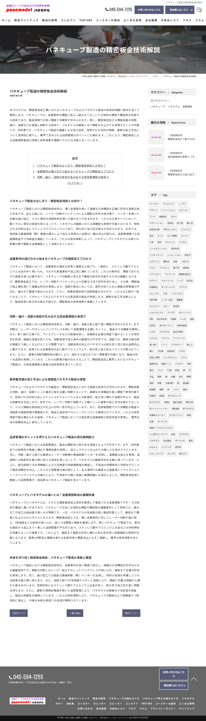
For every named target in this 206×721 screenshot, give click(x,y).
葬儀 (189, 376)
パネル (182, 351)
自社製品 (167, 440)
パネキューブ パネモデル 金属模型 (171, 106)
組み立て (183, 453)
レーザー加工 (167, 299)
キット (161, 235)
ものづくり (154, 261)
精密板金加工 (185, 274)
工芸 (165, 293)
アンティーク (179, 338)
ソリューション (174, 255)
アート (152, 216)
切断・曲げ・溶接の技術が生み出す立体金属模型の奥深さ (73, 177)
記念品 (190, 280)
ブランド (183, 287)
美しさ (190, 344)
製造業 (186, 383)
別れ (181, 376)
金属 (173, 434)
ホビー (166, 306)
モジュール (170, 242)
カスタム (154, 338)
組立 (152, 235)
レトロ (183, 319)
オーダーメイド (168, 287)
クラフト (165, 338)
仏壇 (169, 370)
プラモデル (184, 434)
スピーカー (184, 210)
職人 (152, 351)
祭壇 (177, 370)
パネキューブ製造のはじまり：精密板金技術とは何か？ (71, 165)
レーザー (183, 203)
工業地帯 (169, 383)
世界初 (178, 447)
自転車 (170, 223)
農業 (161, 389)
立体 (152, 242)
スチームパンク (157, 453)
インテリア (166, 447)
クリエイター (169, 203)
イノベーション (168, 210)
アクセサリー (177, 344)
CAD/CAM (153, 299)
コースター (154, 203)
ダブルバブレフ (176, 415)
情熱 (159, 376)
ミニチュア (186, 229)
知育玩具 (175, 248)
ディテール (170, 274)
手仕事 (161, 351)
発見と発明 (154, 357)
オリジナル (180, 440)
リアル (184, 357)
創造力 (188, 255)
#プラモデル (188, 408)
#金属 (161, 395)
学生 (152, 376)
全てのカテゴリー (160, 100)
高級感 (186, 267)
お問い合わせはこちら (149, 9)
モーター (185, 235)
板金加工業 (154, 229)
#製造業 (175, 408)
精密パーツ (166, 363)
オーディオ (162, 421)
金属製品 (154, 287)
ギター (174, 216)
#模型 (166, 402)
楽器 (189, 415)
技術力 (153, 325)
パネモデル (154, 440)
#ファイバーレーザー (159, 408)
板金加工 (171, 351)
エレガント (154, 306)
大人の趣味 (172, 235)
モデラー (154, 280)
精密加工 (163, 216)
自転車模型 (182, 325)
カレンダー (154, 293)
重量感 (180, 299)
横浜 (152, 383)
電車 (185, 389)
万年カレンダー (170, 229)
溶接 (192, 319)
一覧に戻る (75, 613)
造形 (159, 242)
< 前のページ (18, 613)
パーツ (164, 344)
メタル (153, 331)
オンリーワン (185, 312)
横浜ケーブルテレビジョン (161, 427)
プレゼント (164, 267)
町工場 (180, 223)
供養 (173, 376)
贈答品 (166, 261)
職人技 (190, 223)
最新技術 (154, 363)
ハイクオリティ (170, 357)
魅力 (152, 370)
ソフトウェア (177, 293)
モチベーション (156, 223)
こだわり (179, 363)
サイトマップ (187, 708)
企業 (175, 261)
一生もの (185, 261)
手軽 (189, 363)
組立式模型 (178, 331)
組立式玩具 (162, 319)
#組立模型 (177, 402)
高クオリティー (166, 325)
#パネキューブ (174, 395)
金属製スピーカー (157, 415)
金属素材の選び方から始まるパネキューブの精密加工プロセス (75, 171)
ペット (161, 370)
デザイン (154, 210)
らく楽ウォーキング (158, 434)
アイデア (171, 312)
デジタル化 (164, 331)
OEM (151, 319)
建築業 (153, 389)
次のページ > (131, 613)
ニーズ (180, 280)
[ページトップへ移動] (194, 679)
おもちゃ (154, 447)
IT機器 (173, 319)
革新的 (153, 395)
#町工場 (189, 402)
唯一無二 (154, 344)
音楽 (152, 421)
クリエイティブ (156, 255)
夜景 (159, 383)
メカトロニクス (156, 312)
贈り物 (176, 267)
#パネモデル (155, 402)
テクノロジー (155, 274)
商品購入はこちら (179, 9)
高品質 (176, 306)
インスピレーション (158, 248)
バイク (176, 389)
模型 (191, 440)
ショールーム (167, 280)
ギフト (153, 267)
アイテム (183, 242)
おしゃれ (171, 453)
